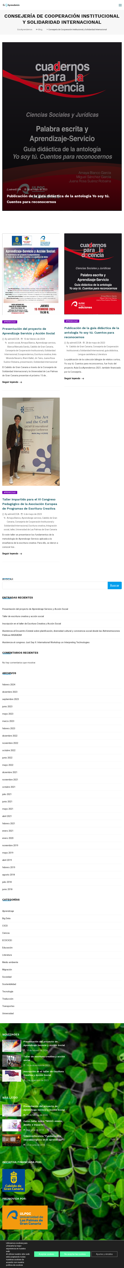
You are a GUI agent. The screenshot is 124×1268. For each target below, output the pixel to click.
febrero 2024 (8, 684)
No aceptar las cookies (75, 1254)
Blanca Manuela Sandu (18, 346)
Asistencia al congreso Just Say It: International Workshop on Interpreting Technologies (46, 642)
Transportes (8, 1006)
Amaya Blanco (28, 343)
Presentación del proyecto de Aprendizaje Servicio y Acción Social (35, 609)
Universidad (8, 1013)
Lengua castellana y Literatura (92, 354)
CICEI (5, 925)
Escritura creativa (42, 354)
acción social (14, 343)
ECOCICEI (7, 940)
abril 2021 (7, 816)
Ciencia (6, 933)
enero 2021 (7, 830)
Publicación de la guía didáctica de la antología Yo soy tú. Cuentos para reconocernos (91, 332)
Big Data (6, 918)
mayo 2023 (7, 713)
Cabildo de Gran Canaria (41, 346)
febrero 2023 (8, 728)
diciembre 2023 (9, 692)
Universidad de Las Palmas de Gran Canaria (36, 529)
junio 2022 (7, 757)
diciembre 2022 (9, 735)
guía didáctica (111, 350)
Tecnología (7, 991)
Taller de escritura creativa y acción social (23, 616)
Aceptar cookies (46, 1254)
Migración (7, 969)
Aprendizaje (10, 322)
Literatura (7, 955)
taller (12, 529)
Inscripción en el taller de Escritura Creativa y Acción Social (31, 623)
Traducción (7, 998)
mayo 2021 (7, 809)
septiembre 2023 (10, 699)
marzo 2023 (8, 721)
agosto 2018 (8, 874)
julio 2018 (7, 882)
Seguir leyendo (10, 382)
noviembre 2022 (10, 743)
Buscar (7, 579)
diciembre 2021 (9, 772)
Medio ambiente (10, 962)
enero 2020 (7, 838)
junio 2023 (7, 706)
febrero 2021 (8, 823)
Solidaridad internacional (45, 362)
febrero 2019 (8, 867)
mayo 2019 (7, 852)
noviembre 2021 (10, 779)
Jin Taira (38, 358)
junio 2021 (7, 801)
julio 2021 (7, 794)
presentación (26, 362)
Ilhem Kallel (28, 358)
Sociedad (6, 977)
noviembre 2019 (10, 845)
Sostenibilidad (9, 984)
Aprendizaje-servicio (45, 343)
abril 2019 (7, 860)
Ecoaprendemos (26, 354)
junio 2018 (7, 889)
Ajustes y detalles (104, 1254)
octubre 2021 (8, 787)
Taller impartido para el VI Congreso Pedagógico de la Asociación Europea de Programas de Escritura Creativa (29, 504)
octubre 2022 (8, 750)
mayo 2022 (7, 765)
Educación (7, 947)
